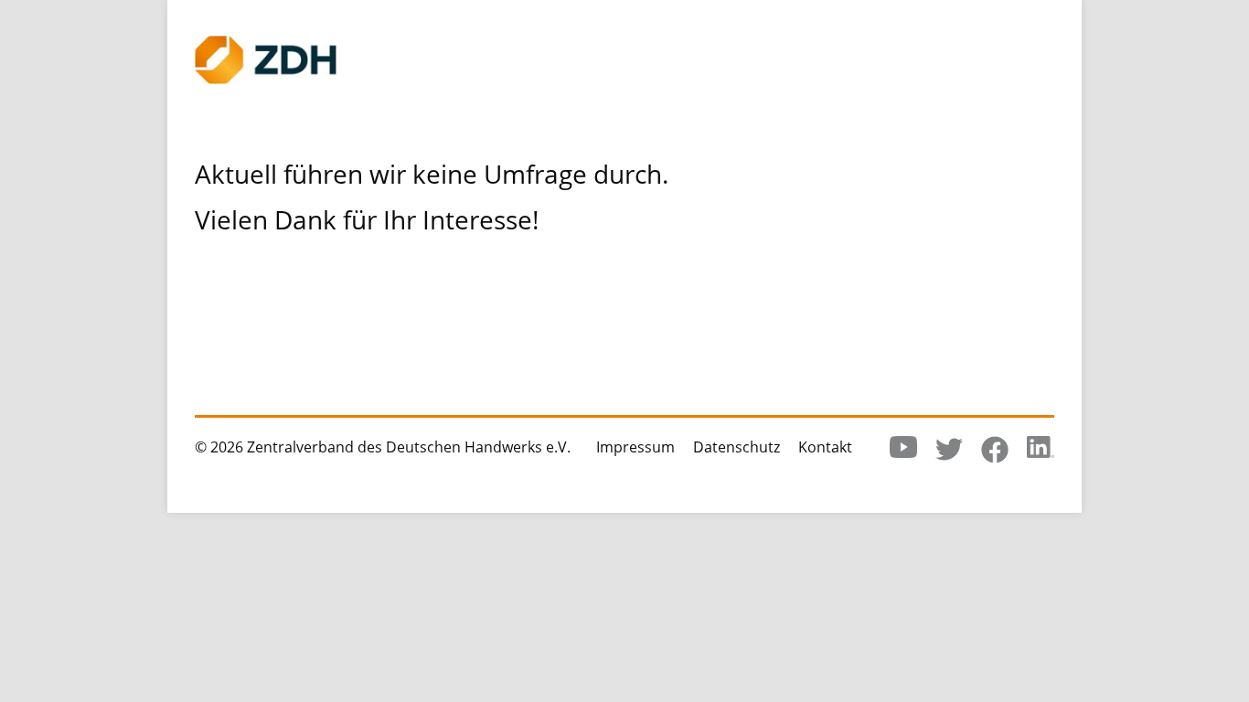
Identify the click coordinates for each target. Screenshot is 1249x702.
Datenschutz (736, 447)
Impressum (635, 447)
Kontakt (825, 447)
